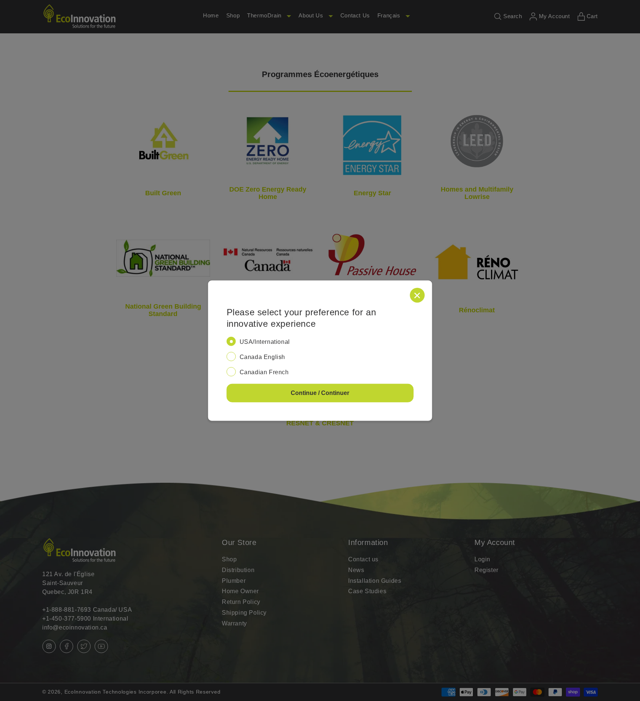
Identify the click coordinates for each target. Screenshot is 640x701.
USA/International (265, 342)
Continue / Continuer (320, 392)
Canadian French (264, 372)
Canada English (262, 357)
